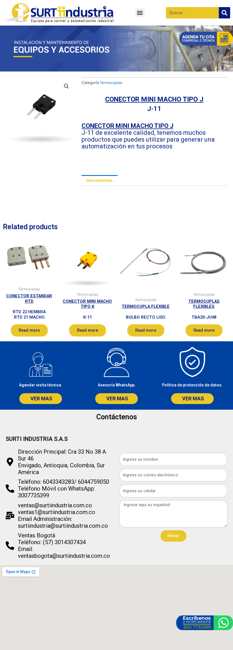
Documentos (99, 180)
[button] (140, 12)
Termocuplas (111, 82)
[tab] (100, 180)
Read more (29, 330)
